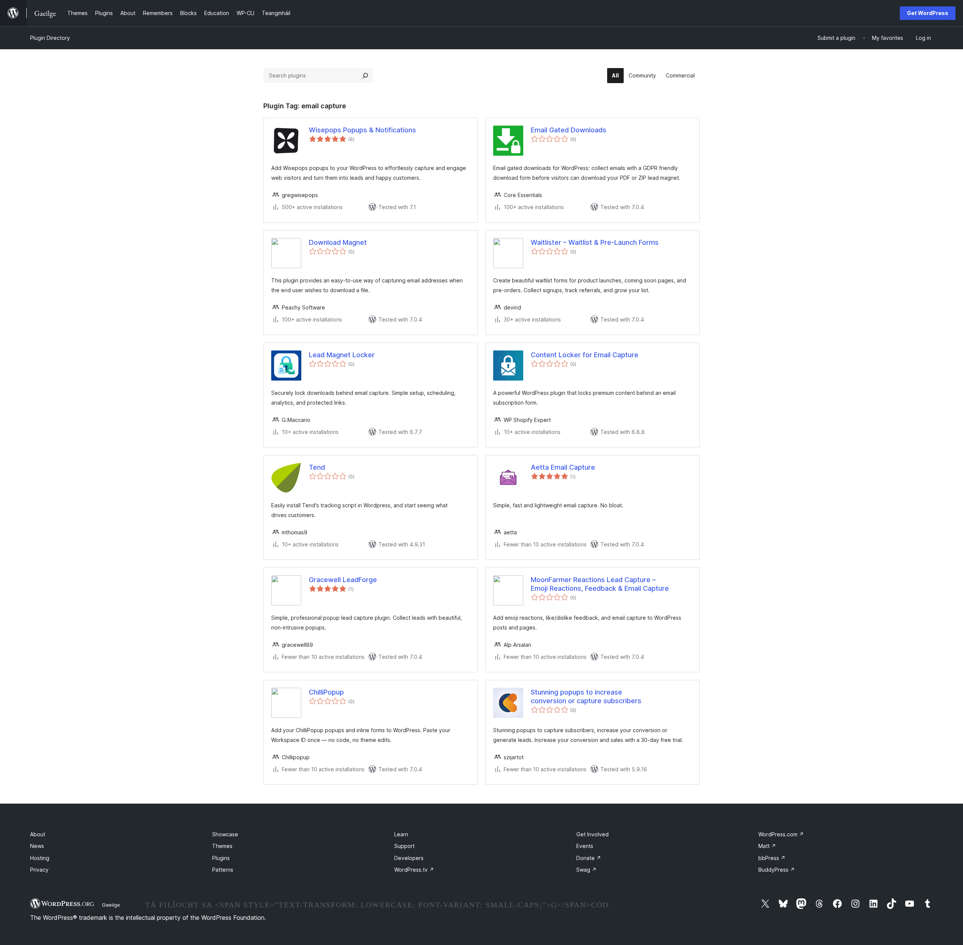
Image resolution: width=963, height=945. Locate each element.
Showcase (225, 834)
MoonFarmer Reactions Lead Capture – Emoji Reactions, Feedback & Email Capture (600, 584)
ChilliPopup (326, 692)
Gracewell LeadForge (343, 580)
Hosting (39, 858)
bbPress (771, 858)
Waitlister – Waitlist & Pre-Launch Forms (595, 242)
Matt (767, 846)
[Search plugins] (365, 75)
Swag (586, 869)
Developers (409, 858)
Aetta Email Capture (563, 467)
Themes (222, 846)
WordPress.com (781, 834)
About (37, 834)
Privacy (39, 869)
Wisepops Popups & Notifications (362, 130)
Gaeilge (111, 905)
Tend (317, 467)
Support (404, 846)
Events (584, 846)
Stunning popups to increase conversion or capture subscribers (586, 696)
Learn (401, 834)
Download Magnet (338, 242)
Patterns (222, 869)
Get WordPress (927, 13)
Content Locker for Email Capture (584, 355)
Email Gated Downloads (568, 130)
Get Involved (592, 834)
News (37, 846)
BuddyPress (776, 869)
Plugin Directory (50, 38)
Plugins (221, 858)
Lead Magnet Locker (342, 355)
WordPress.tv (414, 869)
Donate (588, 858)
